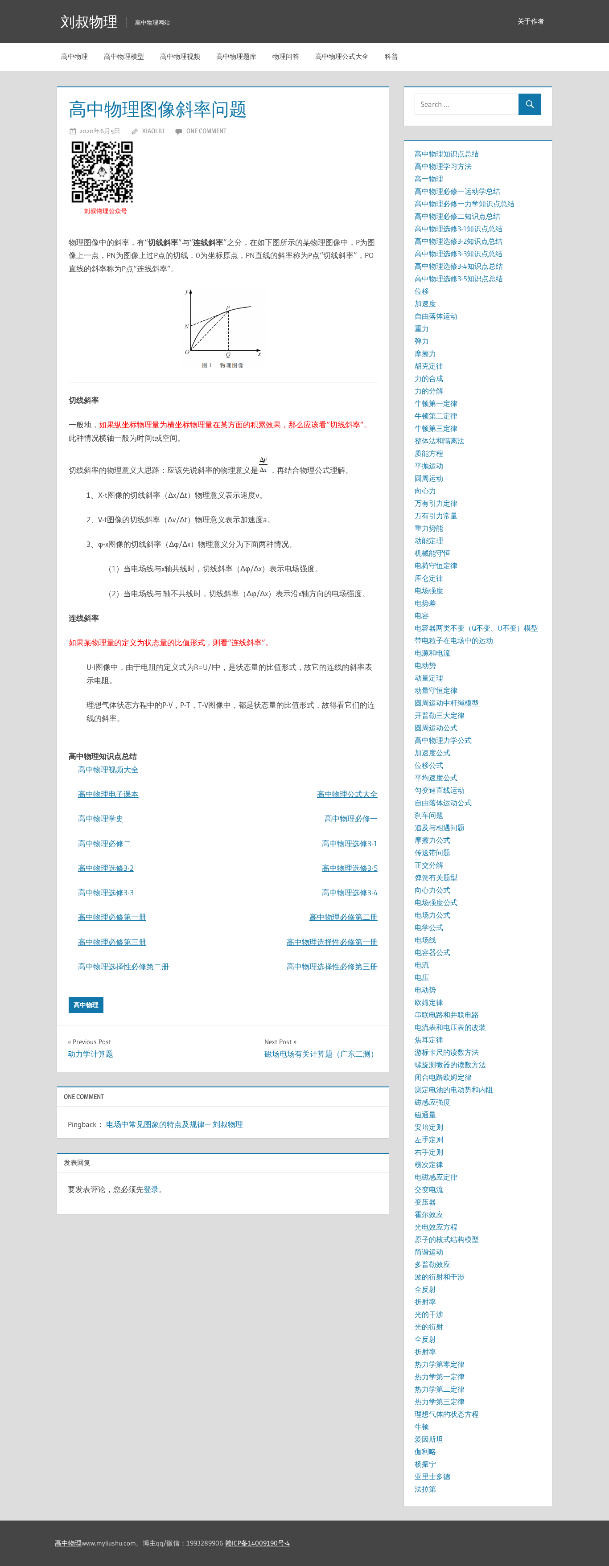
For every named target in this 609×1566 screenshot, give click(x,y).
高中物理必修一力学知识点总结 (464, 203)
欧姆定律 (429, 1002)
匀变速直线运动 (440, 790)
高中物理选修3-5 (350, 868)
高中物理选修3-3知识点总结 (458, 253)
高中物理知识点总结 (447, 153)
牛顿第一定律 (436, 403)
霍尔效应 (429, 1214)
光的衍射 (429, 1326)
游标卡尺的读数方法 (447, 1052)
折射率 (425, 1301)
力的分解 (429, 390)
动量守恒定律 (436, 690)
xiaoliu (153, 131)
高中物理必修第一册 (112, 917)
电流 (422, 964)
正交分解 (429, 865)
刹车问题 (429, 815)
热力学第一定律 (440, 1376)
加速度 (425, 303)
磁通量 (425, 1114)
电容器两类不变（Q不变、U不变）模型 (476, 627)
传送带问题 (432, 852)
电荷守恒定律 (436, 565)
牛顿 (422, 1426)
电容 (422, 615)
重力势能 (429, 528)
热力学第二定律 (440, 1389)
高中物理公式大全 (342, 56)
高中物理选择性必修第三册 (332, 966)
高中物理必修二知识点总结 (457, 216)
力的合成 (429, 378)
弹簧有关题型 (436, 877)
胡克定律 (429, 365)
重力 (422, 328)
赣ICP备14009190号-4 (257, 1543)
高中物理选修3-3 (106, 892)
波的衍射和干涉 (440, 1276)
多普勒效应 (432, 1264)
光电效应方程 (436, 1226)
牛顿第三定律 (436, 428)
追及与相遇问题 (440, 827)
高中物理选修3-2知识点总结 (458, 241)
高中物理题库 (236, 56)
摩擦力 (425, 353)
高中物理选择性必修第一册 (332, 942)
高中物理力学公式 (443, 740)
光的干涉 (429, 1314)
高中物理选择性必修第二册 (123, 966)
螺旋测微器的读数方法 (450, 1064)
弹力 (422, 340)
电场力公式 (432, 914)
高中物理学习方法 (443, 166)
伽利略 (425, 1451)
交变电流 (429, 1189)
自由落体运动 (436, 316)
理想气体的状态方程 (447, 1414)
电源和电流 (432, 652)
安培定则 (429, 1127)
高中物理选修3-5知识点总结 (459, 278)
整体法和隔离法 (440, 440)
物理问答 (285, 56)
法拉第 (425, 1488)
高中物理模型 (124, 56)
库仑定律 (429, 578)
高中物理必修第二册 (343, 917)
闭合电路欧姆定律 (443, 1077)
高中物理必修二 (104, 843)
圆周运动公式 (436, 727)
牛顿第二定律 (436, 415)
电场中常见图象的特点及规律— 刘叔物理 (174, 1124)
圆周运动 (429, 478)
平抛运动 (429, 465)
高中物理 (74, 56)
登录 (151, 1189)
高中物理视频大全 (108, 769)
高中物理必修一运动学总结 (457, 191)
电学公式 (429, 927)
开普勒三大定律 (440, 715)
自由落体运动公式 (443, 802)
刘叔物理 (89, 21)
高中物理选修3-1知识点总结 (458, 228)
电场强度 (429, 590)
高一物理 (429, 178)
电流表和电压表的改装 (450, 1027)
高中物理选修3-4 (350, 892)
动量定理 (429, 677)
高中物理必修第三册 (112, 942)
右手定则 (429, 1152)
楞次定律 (429, 1164)
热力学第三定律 (440, 1401)
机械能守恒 (432, 553)
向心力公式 (432, 889)
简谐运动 (429, 1251)
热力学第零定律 (440, 1364)
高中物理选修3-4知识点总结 (459, 266)
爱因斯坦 (429, 1439)
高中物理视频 (180, 56)
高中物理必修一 (351, 818)
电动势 (425, 665)
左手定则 (429, 1139)
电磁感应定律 (436, 1176)
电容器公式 (432, 952)
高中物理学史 (100, 818)
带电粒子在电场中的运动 (454, 640)
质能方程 (429, 453)
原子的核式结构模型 (447, 1239)
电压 (422, 977)
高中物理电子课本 (108, 794)
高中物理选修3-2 (106, 868)
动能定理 (429, 540)
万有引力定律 (436, 503)
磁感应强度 (432, 1102)
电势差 (425, 603)
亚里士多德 (432, 1476)
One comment (206, 131)
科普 (391, 56)
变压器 (425, 1201)
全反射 (425, 1289)
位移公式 (429, 765)
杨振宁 (425, 1463)
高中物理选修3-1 (350, 843)
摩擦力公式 (432, 840)
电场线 (425, 939)
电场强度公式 (436, 902)
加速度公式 (432, 752)
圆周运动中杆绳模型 (447, 702)
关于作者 (531, 21)
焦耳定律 (429, 1039)
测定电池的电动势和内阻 (454, 1089)
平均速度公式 (436, 777)
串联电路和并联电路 (447, 1014)
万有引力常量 (436, 515)
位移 (422, 291)
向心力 (425, 490)
